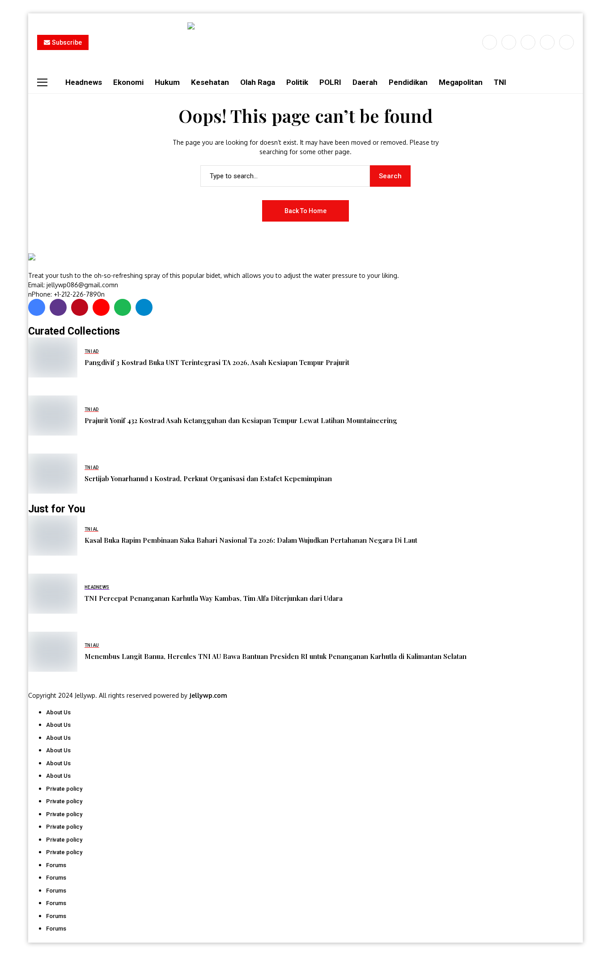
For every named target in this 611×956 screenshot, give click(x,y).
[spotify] (122, 307)
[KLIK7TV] (75, 261)
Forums (56, 865)
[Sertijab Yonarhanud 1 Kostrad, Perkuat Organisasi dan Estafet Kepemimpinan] (52, 473)
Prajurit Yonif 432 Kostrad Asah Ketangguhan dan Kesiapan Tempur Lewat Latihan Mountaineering (241, 420)
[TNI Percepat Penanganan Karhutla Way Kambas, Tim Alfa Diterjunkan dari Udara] (52, 594)
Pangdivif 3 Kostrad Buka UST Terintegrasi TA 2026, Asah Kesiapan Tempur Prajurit (217, 362)
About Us (58, 712)
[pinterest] (547, 42)
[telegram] (144, 307)
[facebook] (489, 42)
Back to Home (305, 210)
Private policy (64, 788)
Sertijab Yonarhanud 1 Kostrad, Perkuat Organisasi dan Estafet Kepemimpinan (208, 478)
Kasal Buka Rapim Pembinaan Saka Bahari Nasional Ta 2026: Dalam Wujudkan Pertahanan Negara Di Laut (251, 540)
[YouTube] (566, 42)
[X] (508, 42)
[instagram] (528, 42)
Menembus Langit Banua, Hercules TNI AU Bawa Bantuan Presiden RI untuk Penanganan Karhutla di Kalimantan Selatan (276, 656)
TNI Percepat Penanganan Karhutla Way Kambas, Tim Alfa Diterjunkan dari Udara (214, 598)
